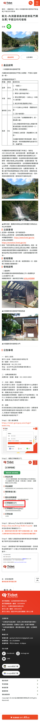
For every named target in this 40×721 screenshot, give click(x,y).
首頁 (3, 9)
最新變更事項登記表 (9, 581)
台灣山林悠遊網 (29, 278)
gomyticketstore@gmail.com (21, 638)
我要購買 (21, 717)
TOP (37, 578)
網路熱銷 (10, 9)
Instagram (25, 653)
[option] (20, 41)
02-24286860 (15, 641)
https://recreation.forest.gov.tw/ (14, 242)
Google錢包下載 (12, 673)
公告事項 (29, 57)
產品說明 (10, 57)
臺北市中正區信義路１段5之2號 (22, 611)
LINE (8, 658)
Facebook (10, 653)
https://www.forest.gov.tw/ (24, 237)
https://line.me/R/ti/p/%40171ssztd (17, 526)
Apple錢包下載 (13, 666)
